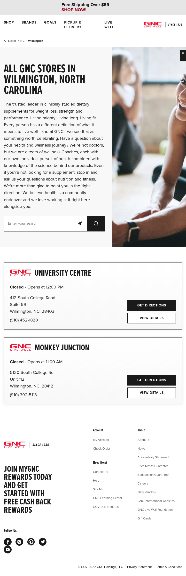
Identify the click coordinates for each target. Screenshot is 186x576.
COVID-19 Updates (106, 506)
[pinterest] (31, 542)
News (141, 448)
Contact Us (100, 471)
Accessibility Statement (153, 457)
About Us (144, 439)
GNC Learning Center (107, 498)
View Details (151, 318)
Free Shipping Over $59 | (86, 7)
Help (96, 480)
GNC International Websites (156, 501)
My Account (101, 439)
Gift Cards (144, 518)
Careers (143, 483)
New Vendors (147, 492)
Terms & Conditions (169, 567)
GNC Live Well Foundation (155, 509)
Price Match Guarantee (153, 466)
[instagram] (19, 542)
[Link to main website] (163, 24)
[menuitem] (9, 24)
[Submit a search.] (96, 223)
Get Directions (146, 303)
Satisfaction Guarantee (153, 474)
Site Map (99, 489)
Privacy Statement (139, 567)
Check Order (101, 448)
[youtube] (8, 549)
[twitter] (42, 542)
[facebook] (8, 542)
